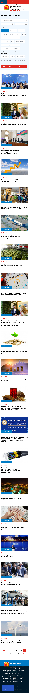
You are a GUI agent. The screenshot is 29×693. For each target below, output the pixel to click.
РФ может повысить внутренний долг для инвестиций (14, 379)
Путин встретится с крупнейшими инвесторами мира (11, 556)
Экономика (16, 38)
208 (10, 653)
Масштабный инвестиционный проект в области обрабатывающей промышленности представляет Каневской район (13, 470)
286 (19, 653)
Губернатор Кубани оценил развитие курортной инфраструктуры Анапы (12, 583)
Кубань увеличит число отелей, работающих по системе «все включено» (13, 499)
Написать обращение (18, 1)
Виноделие (17, 45)
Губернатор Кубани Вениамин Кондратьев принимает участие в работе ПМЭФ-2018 (14, 123)
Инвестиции (5, 30)
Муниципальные (21, 56)
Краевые (12, 56)
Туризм (10, 45)
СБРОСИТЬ (20, 66)
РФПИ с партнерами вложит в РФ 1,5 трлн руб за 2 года (14, 352)
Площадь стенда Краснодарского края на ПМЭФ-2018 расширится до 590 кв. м (14, 208)
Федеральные (5, 56)
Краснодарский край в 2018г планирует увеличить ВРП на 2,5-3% (13, 180)
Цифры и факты (6, 41)
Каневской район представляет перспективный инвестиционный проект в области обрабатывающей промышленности (14, 409)
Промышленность (19, 41)
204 (17, 650)
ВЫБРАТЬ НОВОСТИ (7, 66)
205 (21, 650)
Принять (8, 686)
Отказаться (8, 689)
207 (6, 653)
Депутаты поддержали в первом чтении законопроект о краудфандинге (13, 294)
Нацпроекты (5, 48)
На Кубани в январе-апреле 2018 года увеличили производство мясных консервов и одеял (13, 266)
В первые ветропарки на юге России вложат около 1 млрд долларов (12, 641)
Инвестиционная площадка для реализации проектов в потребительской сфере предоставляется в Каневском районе (14, 612)
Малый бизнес (13, 30)
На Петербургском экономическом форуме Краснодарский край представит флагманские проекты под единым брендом (14, 439)
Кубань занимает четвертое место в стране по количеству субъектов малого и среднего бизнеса (14, 95)
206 (25, 650)
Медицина (4, 45)
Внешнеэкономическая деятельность (11, 34)
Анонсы (24, 34)
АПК (12, 41)
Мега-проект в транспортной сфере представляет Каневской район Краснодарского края (12, 236)
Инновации (21, 30)
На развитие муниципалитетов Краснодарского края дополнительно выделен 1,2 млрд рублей (13, 152)
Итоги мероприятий (7, 38)
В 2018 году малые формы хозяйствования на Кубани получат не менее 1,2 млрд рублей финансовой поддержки (14, 527)
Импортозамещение (15, 48)
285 (15, 653)
